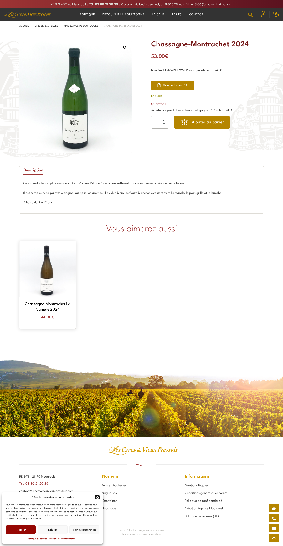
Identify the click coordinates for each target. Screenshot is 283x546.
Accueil (24, 26)
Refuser (52, 529)
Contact (196, 14)
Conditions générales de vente (206, 493)
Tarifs (177, 14)
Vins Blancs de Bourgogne (81, 26)
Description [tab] (33, 170)
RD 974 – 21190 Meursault (68, 4)
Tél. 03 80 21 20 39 (33, 484)
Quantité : (158, 104)
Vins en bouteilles (46, 26)
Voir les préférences (84, 529)
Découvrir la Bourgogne (123, 14)
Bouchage (109, 508)
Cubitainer (109, 500)
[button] (97, 497)
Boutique (87, 14)
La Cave (158, 14)
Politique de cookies (37, 539)
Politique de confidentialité (62, 539)
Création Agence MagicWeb (204, 508)
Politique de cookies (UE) (202, 516)
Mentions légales (196, 485)
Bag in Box (109, 493)
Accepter (21, 529)
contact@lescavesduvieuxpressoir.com (46, 491)
